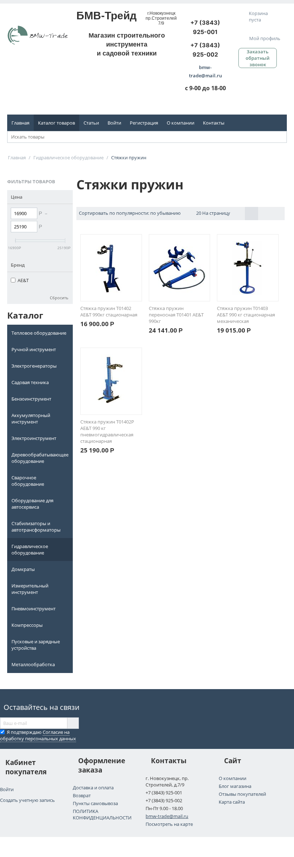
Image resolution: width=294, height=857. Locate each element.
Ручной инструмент (33, 349)
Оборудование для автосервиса (32, 503)
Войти (114, 123)
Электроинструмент (33, 438)
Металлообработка (33, 664)
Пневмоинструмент (33, 608)
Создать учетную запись (27, 800)
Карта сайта (232, 802)
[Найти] (281, 137)
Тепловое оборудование (38, 333)
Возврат (82, 795)
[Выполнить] (73, 723)
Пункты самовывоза (95, 803)
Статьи (91, 123)
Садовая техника (30, 382)
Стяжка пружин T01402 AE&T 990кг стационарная (108, 311)
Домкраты (23, 569)
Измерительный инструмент (29, 588)
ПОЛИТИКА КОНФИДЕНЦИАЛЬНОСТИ (102, 814)
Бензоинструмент (31, 399)
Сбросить (59, 297)
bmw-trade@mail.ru (167, 816)
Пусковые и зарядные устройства (35, 644)
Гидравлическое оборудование (29, 549)
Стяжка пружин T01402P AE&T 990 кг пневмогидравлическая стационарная (107, 431)
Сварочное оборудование (27, 480)
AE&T (23, 280)
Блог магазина (235, 786)
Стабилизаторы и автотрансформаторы (36, 526)
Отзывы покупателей (242, 794)
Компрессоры (27, 625)
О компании (180, 123)
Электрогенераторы (34, 366)
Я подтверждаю (38, 735)
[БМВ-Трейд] (37, 35)
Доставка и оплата (93, 787)
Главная (20, 123)
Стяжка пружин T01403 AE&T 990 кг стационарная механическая (246, 314)
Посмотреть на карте (169, 824)
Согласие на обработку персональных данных (38, 735)
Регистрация (144, 123)
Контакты (213, 123)
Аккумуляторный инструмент (30, 418)
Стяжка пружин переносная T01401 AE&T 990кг (176, 314)
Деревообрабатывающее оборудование (39, 457)
